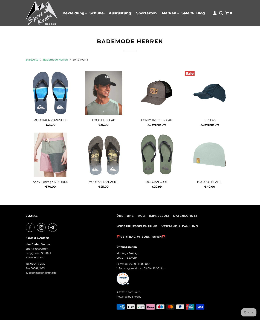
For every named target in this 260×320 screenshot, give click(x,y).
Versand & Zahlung (179, 226)
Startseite (32, 59)
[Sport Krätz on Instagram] (42, 227)
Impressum (159, 216)
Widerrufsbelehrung (137, 226)
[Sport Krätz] (41, 13)
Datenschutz (185, 216)
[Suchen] (221, 13)
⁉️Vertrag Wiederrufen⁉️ (141, 236)
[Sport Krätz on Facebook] (31, 227)
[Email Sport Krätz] (53, 227)
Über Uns (125, 216)
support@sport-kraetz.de (41, 272)
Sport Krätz (133, 292)
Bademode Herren (55, 59)
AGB (141, 216)
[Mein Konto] (215, 13)
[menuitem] (75, 13)
